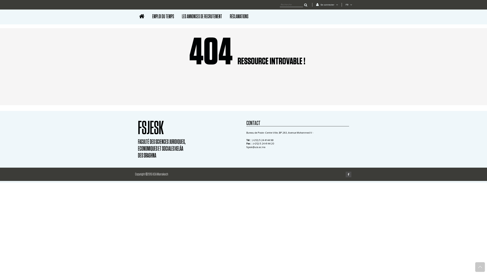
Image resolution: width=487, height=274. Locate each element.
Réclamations (239, 16)
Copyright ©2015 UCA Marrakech (151, 174)
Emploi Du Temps (163, 16)
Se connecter (327, 4)
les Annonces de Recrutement (202, 16)
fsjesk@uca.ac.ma (255, 147)
